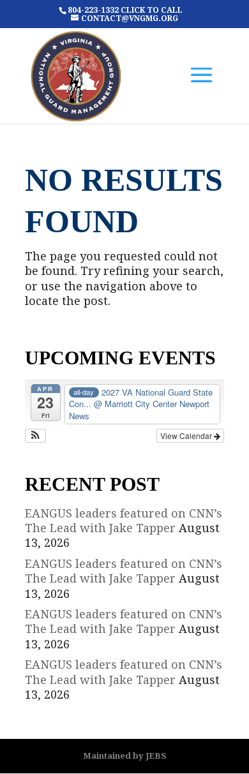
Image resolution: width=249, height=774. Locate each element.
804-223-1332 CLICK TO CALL (125, 9)
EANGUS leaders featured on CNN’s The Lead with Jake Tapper (123, 520)
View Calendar (187, 435)
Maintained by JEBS (125, 755)
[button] (35, 435)
